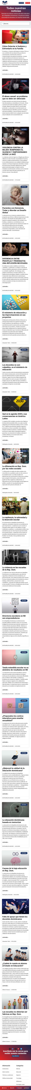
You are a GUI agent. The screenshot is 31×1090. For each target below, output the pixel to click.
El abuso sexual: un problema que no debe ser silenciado (15, 97)
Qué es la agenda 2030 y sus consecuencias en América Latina (14, 416)
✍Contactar (26, 1087)
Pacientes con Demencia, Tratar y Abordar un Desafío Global (14, 210)
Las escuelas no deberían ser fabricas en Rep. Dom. (14, 1013)
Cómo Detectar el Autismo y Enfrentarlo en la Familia (14, 47)
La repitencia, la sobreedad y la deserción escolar (14, 518)
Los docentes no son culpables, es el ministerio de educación (14, 367)
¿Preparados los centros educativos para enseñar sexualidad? (12, 718)
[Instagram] (10, 1049)
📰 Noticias (4, 1087)
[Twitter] (21, 1049)
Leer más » (5, 70)
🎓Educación (11, 1087)
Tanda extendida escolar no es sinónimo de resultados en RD (15, 669)
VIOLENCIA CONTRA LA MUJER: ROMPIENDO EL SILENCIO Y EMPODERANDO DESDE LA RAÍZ (14, 150)
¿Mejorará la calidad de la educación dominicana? (13, 769)
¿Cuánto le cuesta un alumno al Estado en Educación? (14, 964)
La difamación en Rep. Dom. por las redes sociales (14, 467)
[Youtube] (18, 1049)
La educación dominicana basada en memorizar (13, 821)
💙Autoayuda (19, 1087)
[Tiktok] (15, 1049)
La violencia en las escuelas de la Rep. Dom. (14, 568)
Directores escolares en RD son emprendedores (14, 617)
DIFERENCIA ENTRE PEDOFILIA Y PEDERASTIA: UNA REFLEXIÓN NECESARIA (15, 261)
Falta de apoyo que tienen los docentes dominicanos (14, 918)
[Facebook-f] (12, 1049)
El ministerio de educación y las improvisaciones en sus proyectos (14, 315)
